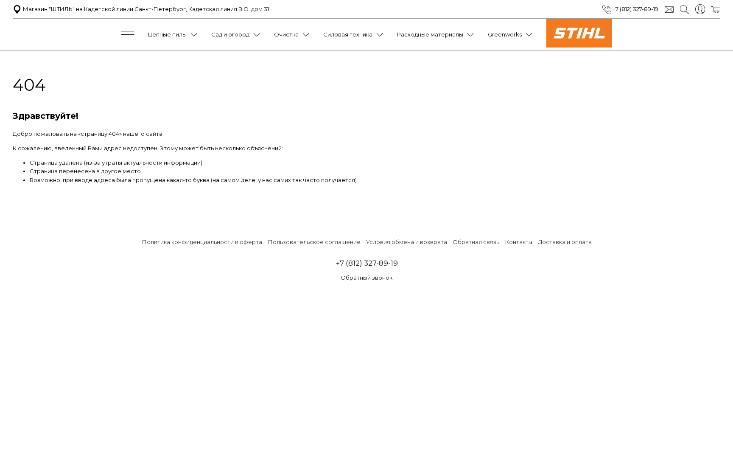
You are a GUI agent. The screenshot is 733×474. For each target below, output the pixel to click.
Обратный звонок (366, 277)
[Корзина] (715, 9)
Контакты (518, 241)
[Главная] (579, 45)
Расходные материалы (430, 34)
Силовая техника (347, 34)
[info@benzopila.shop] (669, 9)
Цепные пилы (167, 34)
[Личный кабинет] (700, 8)
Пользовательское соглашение (314, 241)
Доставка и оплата (565, 241)
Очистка (286, 34)
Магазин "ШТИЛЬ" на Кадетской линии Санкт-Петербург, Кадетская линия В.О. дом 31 (145, 9)
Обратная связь (476, 241)
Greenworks (505, 34)
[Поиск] (684, 9)
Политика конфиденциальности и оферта (202, 241)
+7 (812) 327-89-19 (634, 9)
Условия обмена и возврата (406, 241)
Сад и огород (230, 34)
